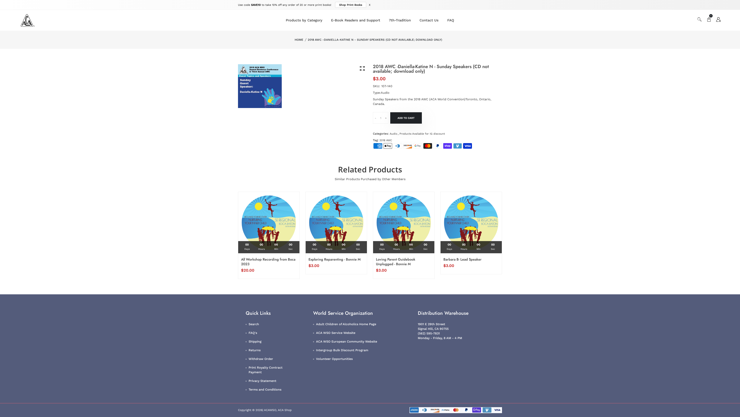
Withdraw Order (261, 359)
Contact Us (429, 20)
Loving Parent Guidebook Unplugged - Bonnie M (395, 262)
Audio (393, 133)
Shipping (255, 341)
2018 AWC (385, 140)
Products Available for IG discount (422, 133)
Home (299, 39)
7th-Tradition (400, 20)
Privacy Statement (262, 381)
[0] (709, 20)
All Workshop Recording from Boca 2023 (268, 262)
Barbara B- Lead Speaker (462, 259)
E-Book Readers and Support (355, 20)
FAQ (450, 20)
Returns (255, 350)
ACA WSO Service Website (335, 333)
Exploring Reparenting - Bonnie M (335, 259)
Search (254, 324)
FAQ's (253, 333)
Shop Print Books (350, 4)
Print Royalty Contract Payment (266, 370)
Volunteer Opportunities (334, 359)
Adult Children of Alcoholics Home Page (346, 324)
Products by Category (304, 20)
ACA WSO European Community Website (346, 341)
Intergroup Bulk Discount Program (342, 350)
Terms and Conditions (265, 389)
